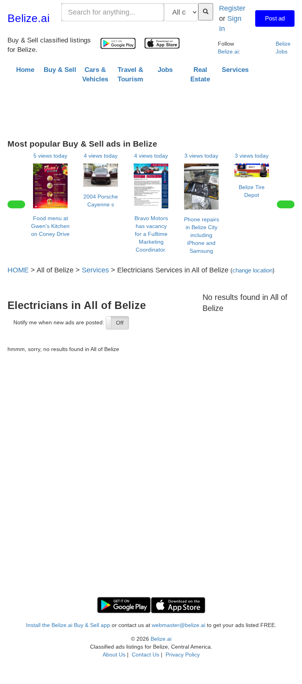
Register (232, 8)
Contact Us (145, 654)
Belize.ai (28, 18)
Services (95, 270)
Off (119, 323)
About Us (114, 654)
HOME (18, 270)
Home (25, 70)
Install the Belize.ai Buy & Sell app (68, 625)
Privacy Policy (183, 654)
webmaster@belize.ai (178, 625)
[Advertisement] (151, 108)
